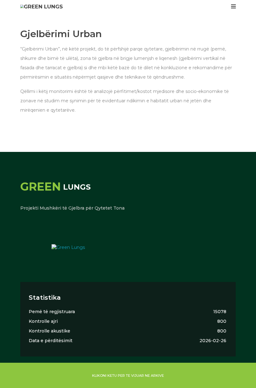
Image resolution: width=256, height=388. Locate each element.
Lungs (55, 187)
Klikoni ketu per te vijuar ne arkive (128, 375)
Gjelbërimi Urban (61, 34)
